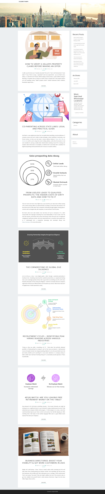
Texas (56, 139)
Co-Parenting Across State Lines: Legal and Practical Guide (43, 127)
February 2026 (76, 78)
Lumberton (77, 112)
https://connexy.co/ (26, 222)
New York (61, 139)
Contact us (75, 143)
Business (75, 125)
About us (74, 141)
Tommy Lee (50, 68)
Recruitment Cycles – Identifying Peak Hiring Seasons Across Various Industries (43, 338)
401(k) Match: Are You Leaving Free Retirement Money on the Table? (43, 398)
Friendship (81, 112)
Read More (44, 85)
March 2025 (76, 83)
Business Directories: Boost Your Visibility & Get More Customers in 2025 (43, 461)
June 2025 (76, 81)
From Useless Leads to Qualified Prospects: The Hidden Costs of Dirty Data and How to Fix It (43, 194)
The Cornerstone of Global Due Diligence (43, 268)
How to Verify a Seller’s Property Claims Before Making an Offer (43, 65)
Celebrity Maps (23, 1)
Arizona (24, 141)
